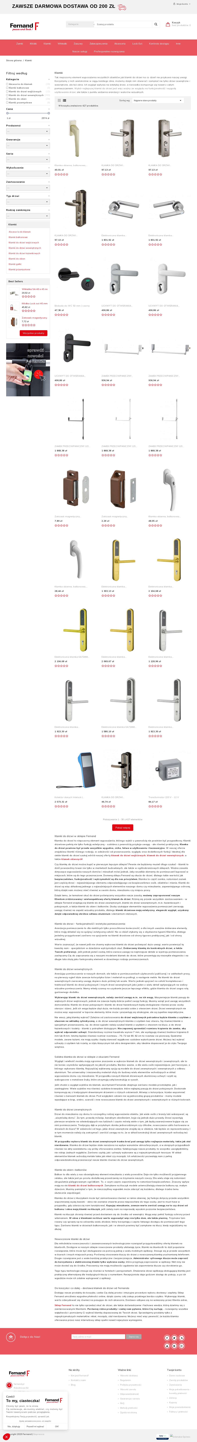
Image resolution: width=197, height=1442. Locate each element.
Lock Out (137, 43)
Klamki (47, 43)
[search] (156, 24)
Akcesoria (120, 43)
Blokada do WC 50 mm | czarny (72, 305)
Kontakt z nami (78, 1380)
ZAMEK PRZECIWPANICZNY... (117, 375)
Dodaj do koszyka (72, 178)
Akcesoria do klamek (20, 232)
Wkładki (62, 43)
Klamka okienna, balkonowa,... (71, 165)
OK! (57, 1426)
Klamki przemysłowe (19, 269)
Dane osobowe (177, 1375)
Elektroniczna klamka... (114, 235)
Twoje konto (174, 1369)
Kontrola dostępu (159, 43)
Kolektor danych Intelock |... (69, 797)
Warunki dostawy (129, 1375)
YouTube (167, 1346)
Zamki (19, 43)
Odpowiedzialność (129, 1394)
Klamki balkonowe (18, 237)
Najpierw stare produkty (158, 100)
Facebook (167, 1338)
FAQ (122, 1403)
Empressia (38, 1434)
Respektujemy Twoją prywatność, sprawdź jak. (28, 1417)
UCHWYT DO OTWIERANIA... (117, 305)
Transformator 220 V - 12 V (164, 797)
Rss (181, 1338)
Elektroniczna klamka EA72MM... (72, 656)
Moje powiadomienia (179, 1407)
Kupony (173, 1402)
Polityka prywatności (130, 1385)
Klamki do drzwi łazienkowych (24, 253)
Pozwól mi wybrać (35, 1426)
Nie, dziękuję (14, 1426)
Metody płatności (129, 1408)
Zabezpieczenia (99, 43)
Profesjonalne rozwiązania (109, 51)
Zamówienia (175, 1385)
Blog (73, 1385)
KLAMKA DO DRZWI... (113, 165)
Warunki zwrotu (128, 1389)
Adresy (173, 1398)
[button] (6, 1436)
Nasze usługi (79, 51)
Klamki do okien (17, 258)
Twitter (174, 1338)
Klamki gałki (15, 264)
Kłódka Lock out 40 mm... (35, 303)
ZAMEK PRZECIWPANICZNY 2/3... (72, 446)
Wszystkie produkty (33, 333)
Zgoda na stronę (128, 1412)
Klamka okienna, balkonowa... (165, 516)
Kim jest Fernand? (80, 1375)
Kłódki (33, 43)
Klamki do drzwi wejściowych (24, 242)
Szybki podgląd (91, 120)
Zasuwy (78, 43)
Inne (178, 43)
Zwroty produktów (178, 1380)
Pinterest (174, 1346)
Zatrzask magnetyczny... (35, 317)
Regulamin (125, 1380)
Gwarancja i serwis (130, 1398)
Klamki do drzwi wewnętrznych (25, 248)
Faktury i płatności (178, 1411)
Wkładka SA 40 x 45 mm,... (36, 289)
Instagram (181, 1346)
